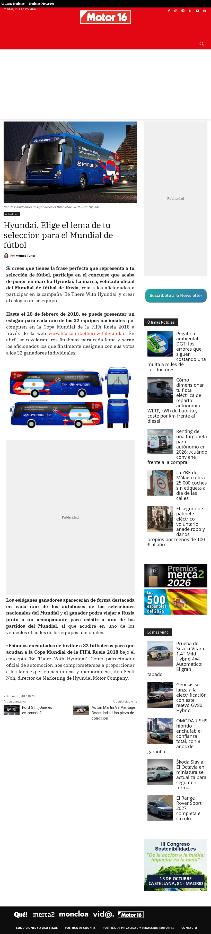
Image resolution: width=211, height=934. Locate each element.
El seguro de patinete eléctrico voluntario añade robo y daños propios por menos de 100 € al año (176, 526)
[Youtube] (197, 11)
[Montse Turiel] (7, 255)
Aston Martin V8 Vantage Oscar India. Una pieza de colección (113, 713)
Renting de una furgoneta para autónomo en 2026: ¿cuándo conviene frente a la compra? (177, 446)
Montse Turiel (25, 255)
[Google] (204, 11)
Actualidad (11, 214)
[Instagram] (176, 11)
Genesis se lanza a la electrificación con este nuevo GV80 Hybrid (191, 697)
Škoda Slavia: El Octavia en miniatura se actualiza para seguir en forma (191, 775)
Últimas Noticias (13, 3)
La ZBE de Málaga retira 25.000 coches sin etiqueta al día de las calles (191, 485)
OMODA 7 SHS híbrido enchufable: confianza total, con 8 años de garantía (177, 736)
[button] (201, 44)
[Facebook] (169, 11)
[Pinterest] (32, 741)
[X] (190, 11)
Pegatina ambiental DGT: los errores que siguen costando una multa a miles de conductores (176, 351)
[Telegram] (183, 11)
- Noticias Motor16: (40, 3)
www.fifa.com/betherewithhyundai (86, 333)
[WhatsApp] (44, 741)
